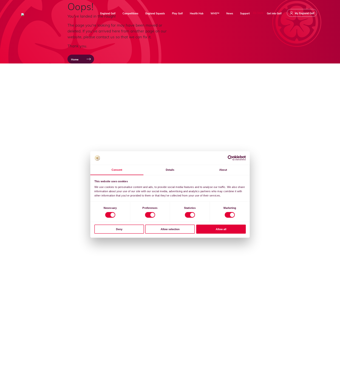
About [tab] (223, 169)
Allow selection (170, 228)
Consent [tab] (117, 169)
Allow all (221, 228)
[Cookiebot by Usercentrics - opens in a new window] (230, 158)
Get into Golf (274, 13)
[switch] (150, 215)
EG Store (258, 13)
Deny (119, 228)
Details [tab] (170, 169)
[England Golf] (34, 14)
